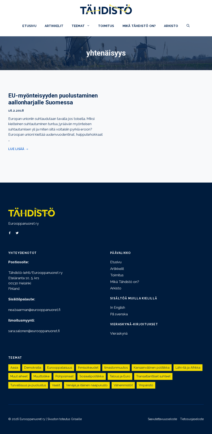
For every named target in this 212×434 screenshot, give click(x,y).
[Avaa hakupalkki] (188, 26)
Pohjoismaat (64, 376)
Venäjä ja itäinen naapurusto (87, 385)
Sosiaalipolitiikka (92, 376)
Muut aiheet (19, 376)
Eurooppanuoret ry (23, 223)
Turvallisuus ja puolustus (28, 385)
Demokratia (32, 367)
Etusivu (29, 26)
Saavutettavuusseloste (162, 419)
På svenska (119, 314)
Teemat (78, 26)
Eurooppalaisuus (59, 367)
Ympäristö (146, 385)
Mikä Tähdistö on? (139, 26)
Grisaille (76, 419)
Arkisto (171, 26)
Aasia (14, 367)
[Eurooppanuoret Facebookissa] (9, 233)
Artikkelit (54, 26)
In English (117, 307)
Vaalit (56, 385)
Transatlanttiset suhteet (153, 376)
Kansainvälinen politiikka (152, 367)
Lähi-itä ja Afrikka (188, 367)
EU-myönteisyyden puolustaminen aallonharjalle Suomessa (53, 99)
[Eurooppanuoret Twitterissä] (17, 233)
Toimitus (106, 26)
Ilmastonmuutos (116, 367)
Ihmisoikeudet (88, 367)
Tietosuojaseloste (192, 419)
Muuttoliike (41, 376)
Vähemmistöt (123, 385)
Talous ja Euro (120, 376)
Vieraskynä (119, 333)
